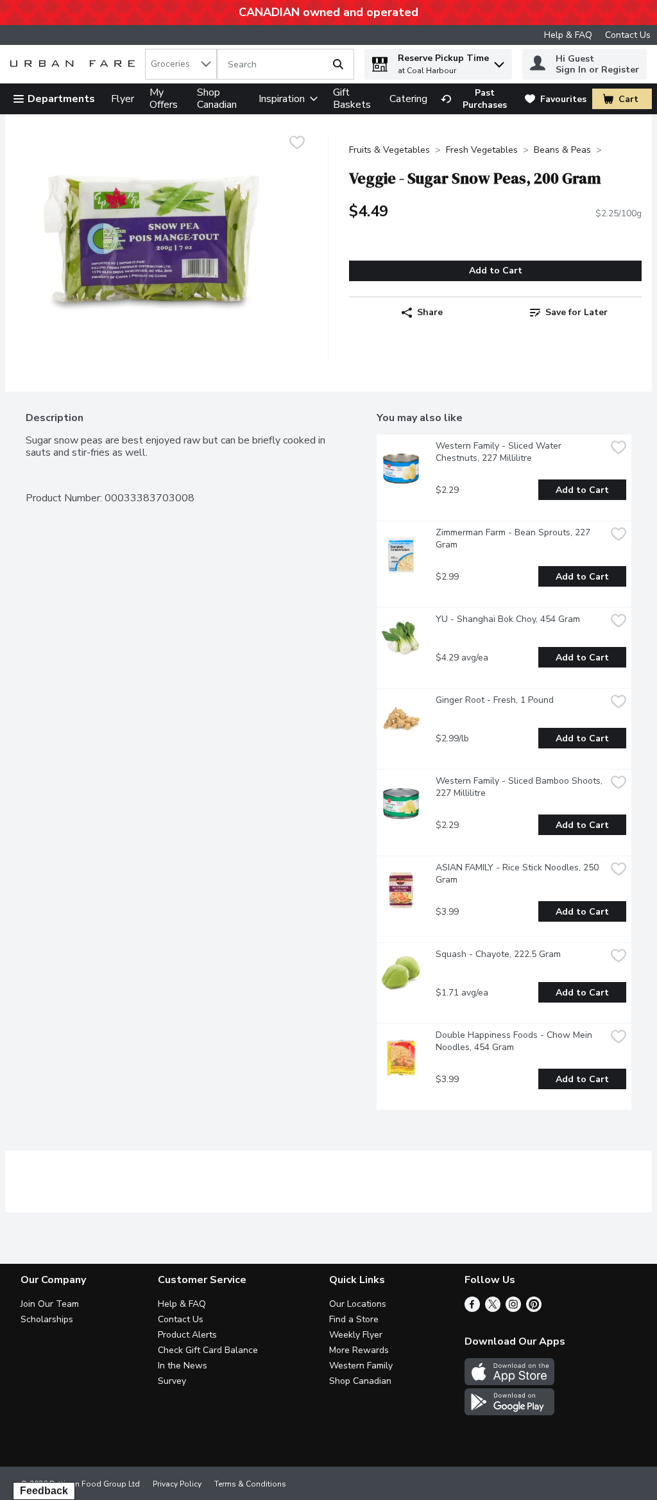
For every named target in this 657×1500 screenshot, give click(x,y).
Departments (61, 99)
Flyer (122, 99)
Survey (172, 1381)
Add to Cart (495, 270)
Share (430, 312)
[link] (477, 99)
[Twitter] (492, 1309)
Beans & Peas (562, 150)
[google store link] (509, 1412)
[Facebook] (472, 1309)
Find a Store (354, 1319)
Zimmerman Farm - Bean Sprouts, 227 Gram (514, 538)
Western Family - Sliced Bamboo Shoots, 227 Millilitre (520, 787)
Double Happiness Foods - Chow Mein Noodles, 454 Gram (515, 1041)
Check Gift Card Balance (208, 1350)
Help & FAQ (568, 35)
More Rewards (359, 1350)
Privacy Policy (177, 1484)
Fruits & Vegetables (389, 150)
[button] (499, 61)
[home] (75, 64)
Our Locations (357, 1304)
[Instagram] (513, 1309)
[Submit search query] (338, 64)
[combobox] (181, 64)
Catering (408, 99)
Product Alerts (187, 1335)
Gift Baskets (352, 98)
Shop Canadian (217, 98)
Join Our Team (50, 1304)
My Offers (163, 98)
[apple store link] (509, 1382)
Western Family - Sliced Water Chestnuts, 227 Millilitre (500, 452)
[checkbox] (297, 144)
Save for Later (576, 312)
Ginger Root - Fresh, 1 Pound (495, 700)
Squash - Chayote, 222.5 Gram (498, 954)
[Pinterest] (534, 1309)
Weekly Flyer (355, 1335)
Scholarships (47, 1319)
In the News (182, 1365)
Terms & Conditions (250, 1484)
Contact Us (628, 35)
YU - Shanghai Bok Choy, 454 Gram (508, 619)
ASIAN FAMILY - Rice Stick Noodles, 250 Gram (518, 873)
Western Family (361, 1365)
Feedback (44, 1490)
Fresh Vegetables (482, 150)
